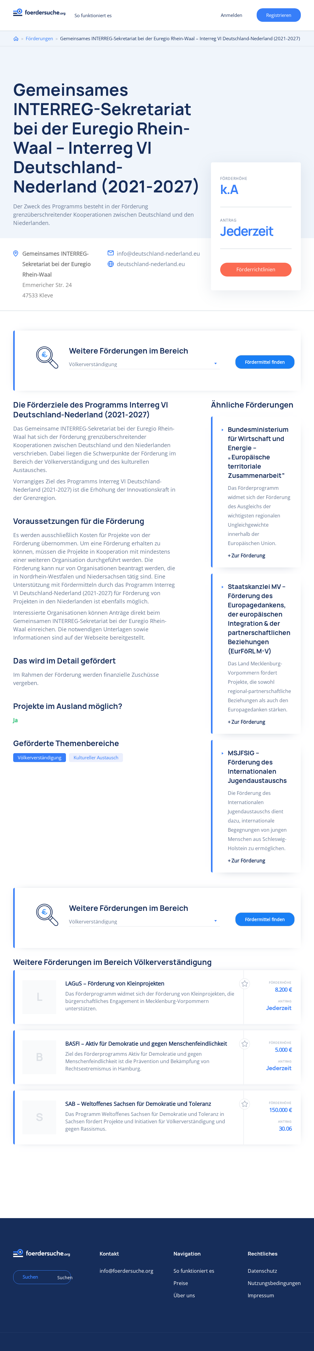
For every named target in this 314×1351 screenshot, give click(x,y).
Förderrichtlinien (255, 269)
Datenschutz (262, 1271)
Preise (181, 1283)
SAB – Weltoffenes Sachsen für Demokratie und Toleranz (138, 1103)
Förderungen (39, 38)
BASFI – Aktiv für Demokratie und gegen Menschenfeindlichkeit (146, 1043)
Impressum (261, 1295)
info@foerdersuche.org (126, 1271)
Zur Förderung (248, 555)
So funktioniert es (93, 15)
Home (16, 38)
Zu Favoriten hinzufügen (244, 983)
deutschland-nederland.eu (151, 264)
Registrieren (278, 15)
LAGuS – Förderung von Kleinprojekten (114, 983)
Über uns (184, 1295)
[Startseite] (41, 14)
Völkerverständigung (39, 757)
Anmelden (231, 15)
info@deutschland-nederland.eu (158, 253)
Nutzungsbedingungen (274, 1283)
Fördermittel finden (265, 362)
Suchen (62, 1277)
